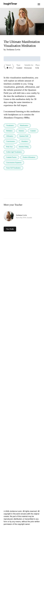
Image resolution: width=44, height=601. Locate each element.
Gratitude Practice (11, 157)
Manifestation (24, 125)
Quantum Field (23, 136)
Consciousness (10, 141)
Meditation (9, 131)
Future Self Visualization (13, 168)
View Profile (10, 229)
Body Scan (9, 147)
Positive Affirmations (29, 157)
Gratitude (33, 131)
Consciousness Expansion (13, 162)
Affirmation (9, 136)
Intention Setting (23, 147)
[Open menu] (38, 4)
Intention (21, 131)
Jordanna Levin (13, 49)
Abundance (24, 141)
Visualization (10, 125)
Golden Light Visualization (14, 152)
